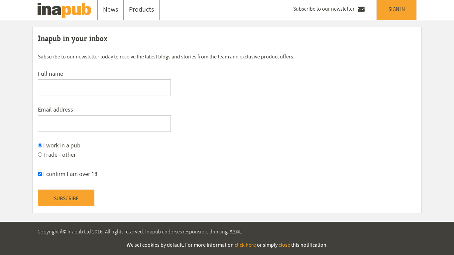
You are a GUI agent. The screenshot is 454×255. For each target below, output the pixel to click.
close (284, 245)
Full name (50, 74)
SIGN (397, 9)
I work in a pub (61, 145)
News (110, 9)
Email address (55, 110)
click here (245, 245)
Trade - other (59, 155)
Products (141, 9)
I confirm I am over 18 (70, 174)
